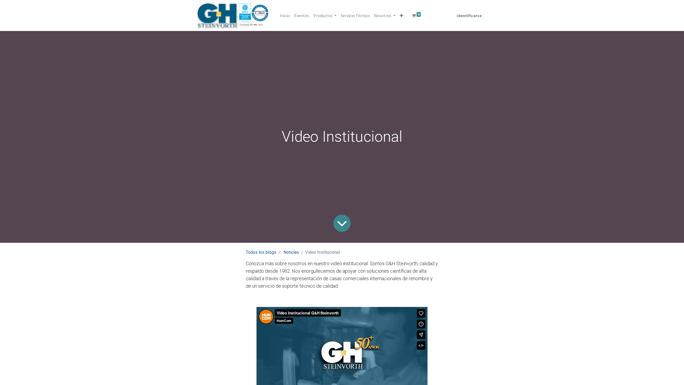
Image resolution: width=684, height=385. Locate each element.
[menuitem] (285, 15)
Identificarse (469, 15)
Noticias (291, 252)
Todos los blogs (261, 252)
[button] (401, 15)
